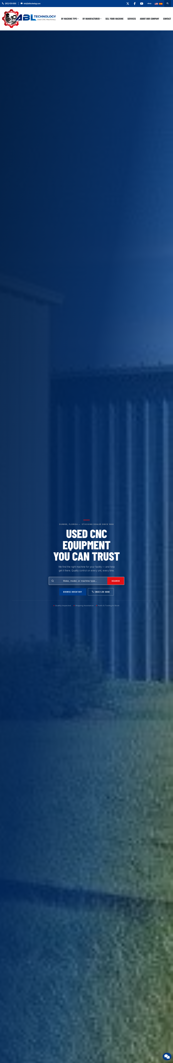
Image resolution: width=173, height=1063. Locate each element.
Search (116, 581)
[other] (149, 3)
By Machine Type (69, 18)
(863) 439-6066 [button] (102, 591)
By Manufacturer (91, 18)
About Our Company (149, 18)
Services (131, 18)
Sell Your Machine (114, 18)
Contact (167, 18)
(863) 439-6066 (10, 3)
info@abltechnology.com (32, 3)
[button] (70, 18)
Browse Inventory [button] (72, 591)
